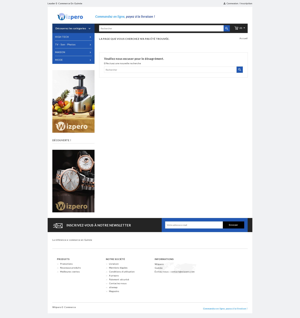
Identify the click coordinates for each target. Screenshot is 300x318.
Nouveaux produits (70, 267)
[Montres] (73, 180)
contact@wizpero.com (183, 271)
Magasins (114, 291)
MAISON (73, 52)
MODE (73, 60)
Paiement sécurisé (119, 279)
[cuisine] (73, 101)
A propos (114, 275)
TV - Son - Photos (73, 44)
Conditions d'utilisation (122, 271)
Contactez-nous (118, 283)
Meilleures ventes (70, 271)
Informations (164, 259)
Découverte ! (61, 140)
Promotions (66, 263)
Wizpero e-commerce (64, 307)
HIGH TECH (73, 37)
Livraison (114, 263)
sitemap (113, 287)
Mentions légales (118, 267)
